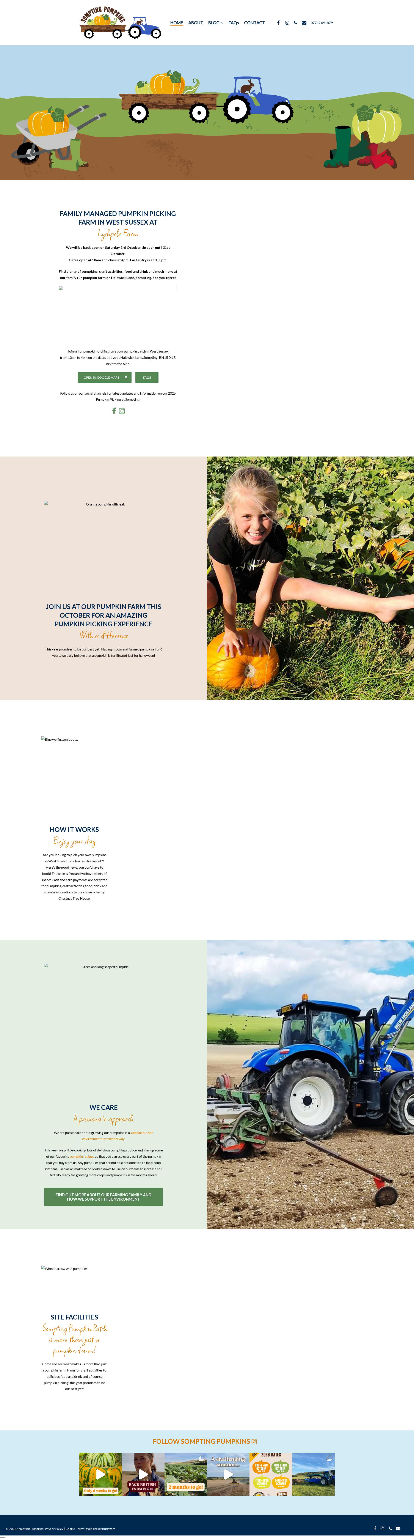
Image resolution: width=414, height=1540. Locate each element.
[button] (207, 1537)
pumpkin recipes (82, 1156)
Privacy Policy (54, 1529)
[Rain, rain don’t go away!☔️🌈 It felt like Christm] (100, 1474)
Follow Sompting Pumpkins (202, 1441)
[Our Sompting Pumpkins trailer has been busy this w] (313, 1474)
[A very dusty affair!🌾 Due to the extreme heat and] (228, 1474)
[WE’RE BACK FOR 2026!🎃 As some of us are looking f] (270, 1474)
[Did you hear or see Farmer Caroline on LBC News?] (143, 1474)
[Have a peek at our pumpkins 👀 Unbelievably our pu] (186, 1474)
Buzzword (108, 1529)
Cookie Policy (75, 1529)
